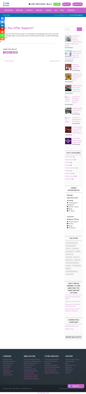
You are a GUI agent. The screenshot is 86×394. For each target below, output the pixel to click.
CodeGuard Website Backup (52, 373)
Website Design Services (51, 361)
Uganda (68, 268)
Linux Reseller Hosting (30, 369)
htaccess (76, 257)
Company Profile (7, 359)
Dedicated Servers (64, 15)
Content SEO (69, 157)
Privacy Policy (73, 388)
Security (68, 265)
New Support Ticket (70, 365)
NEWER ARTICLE (55, 61)
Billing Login (78, 4)
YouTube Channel (8, 374)
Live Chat (67, 373)
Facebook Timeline (8, 371)
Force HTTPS (69, 254)
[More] (2, 38)
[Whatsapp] (2, 35)
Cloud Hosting (27, 367)
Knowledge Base (69, 361)
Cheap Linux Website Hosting (32, 359)
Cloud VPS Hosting (29, 373)
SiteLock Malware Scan (51, 371)
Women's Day (69, 274)
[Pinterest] (2, 28)
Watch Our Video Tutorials (73, 301)
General (68, 162)
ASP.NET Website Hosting (31, 363)
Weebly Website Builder (51, 365)
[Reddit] (2, 32)
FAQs (66, 363)
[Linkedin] (2, 25)
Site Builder (48, 363)
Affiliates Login (70, 329)
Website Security (70, 176)
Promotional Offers (71, 168)
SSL (56, 10)
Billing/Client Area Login (72, 326)
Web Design (71, 10)
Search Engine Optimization (72, 262)
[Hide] (0, 42)
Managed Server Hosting (30, 376)
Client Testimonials (8, 363)
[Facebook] (2, 18)
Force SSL (69, 257)
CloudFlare (76, 248)
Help (50, 4)
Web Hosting (9, 10)
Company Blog (7, 365)
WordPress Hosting (29, 365)
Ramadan (77, 259)
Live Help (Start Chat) (43, 393)
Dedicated (39, 10)
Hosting (68, 165)
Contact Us (6, 369)
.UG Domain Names (71, 245)
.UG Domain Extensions (71, 242)
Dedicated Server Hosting (30, 374)
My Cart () (67, 4)
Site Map (80, 388)
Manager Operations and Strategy (72, 197)
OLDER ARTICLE (8, 61)
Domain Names (70, 159)
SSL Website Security (50, 369)
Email (62, 10)
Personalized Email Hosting (31, 378)
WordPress (69, 179)
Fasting (78, 251)
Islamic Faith (69, 259)
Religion (68, 170)
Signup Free (68, 371)
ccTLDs (68, 248)
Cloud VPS (29, 10)
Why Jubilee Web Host (9, 361)
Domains (48, 10)
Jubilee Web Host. (16, 388)
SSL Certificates (77, 265)
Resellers (19, 10)
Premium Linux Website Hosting (32, 361)
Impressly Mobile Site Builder (52, 367)
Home (55, 15)
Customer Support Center (72, 359)
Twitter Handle (7, 373)
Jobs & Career (7, 367)
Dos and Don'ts (70, 251)
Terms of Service (63, 388)
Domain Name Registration (52, 359)
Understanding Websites (71, 271)
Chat (58, 4)
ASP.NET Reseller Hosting (31, 371)
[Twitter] (2, 22)
